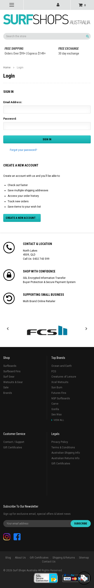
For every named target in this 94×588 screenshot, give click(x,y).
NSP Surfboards (60, 398)
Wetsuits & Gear (13, 382)
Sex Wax (56, 414)
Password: (9, 118)
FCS (53, 371)
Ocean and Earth (61, 365)
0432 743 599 (41, 258)
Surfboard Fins (12, 371)
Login (20, 67)
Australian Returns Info (65, 458)
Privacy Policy (59, 442)
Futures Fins (58, 392)
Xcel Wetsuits (59, 382)
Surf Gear (8, 376)
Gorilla (55, 409)
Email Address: (12, 102)
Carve (54, 403)
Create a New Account (21, 217)
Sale (6, 387)
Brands (7, 392)
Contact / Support (13, 442)
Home (6, 67)
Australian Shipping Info (65, 452)
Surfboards (9, 365)
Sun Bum (56, 387)
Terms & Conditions (63, 447)
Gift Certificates (12, 447)
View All (59, 420)
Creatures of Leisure (63, 376)
